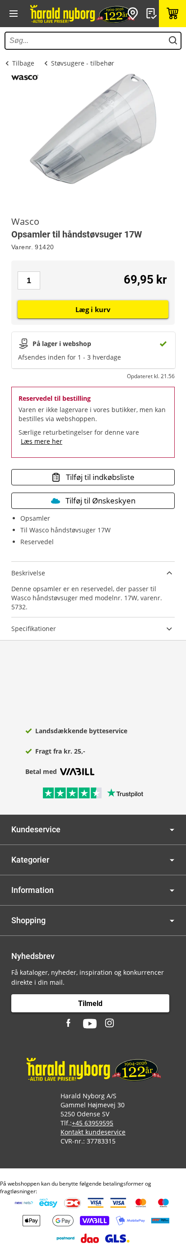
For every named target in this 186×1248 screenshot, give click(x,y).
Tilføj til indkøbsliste (100, 477)
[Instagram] (110, 1023)
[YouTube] (90, 1023)
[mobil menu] (13, 13)
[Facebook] (69, 1023)
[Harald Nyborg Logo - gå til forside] (81, 13)
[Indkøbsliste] (152, 13)
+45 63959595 (92, 1123)
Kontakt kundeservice (93, 1132)
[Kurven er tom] (172, 13)
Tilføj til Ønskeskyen (100, 500)
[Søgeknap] (173, 40)
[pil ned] (172, 829)
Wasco (25, 221)
